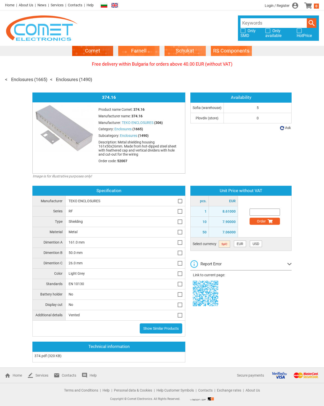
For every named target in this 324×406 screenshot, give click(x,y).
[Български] (104, 5)
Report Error (210, 264)
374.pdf (40, 356)
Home (9, 5)
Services (57, 5)
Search (311, 23)
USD (256, 244)
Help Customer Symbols (175, 390)
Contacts (75, 5)
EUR (240, 244)
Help (90, 5)
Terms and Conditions (81, 390)
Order (261, 221)
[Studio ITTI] (202, 399)
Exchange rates (229, 390)
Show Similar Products (161, 328)
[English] (114, 5)
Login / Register (277, 6)
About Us (26, 5)
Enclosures (22, 79)
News (41, 5)
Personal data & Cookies (133, 390)
